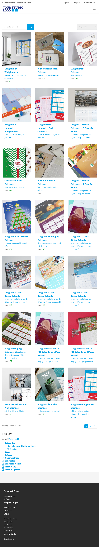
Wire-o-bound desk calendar (48, 75)
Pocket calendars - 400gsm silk (49, 411)
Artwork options (9, 507)
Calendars (13, 439)
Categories (10, 443)
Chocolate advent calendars (15, 187)
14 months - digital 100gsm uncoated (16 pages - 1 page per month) (81, 246)
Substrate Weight (13, 464)
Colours (8, 455)
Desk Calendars (76, 75)
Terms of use (8, 531)
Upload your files (9, 496)
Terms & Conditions (10, 519)
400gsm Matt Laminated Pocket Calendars (47, 128)
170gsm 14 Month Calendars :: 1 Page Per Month (82, 184)
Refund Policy (8, 528)
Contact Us (7, 510)
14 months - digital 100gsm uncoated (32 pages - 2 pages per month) (81, 302)
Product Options (12, 469)
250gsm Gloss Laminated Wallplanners (12, 128)
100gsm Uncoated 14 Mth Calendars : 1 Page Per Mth (49, 352)
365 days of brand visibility (14, 411)
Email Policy (8, 525)
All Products (8, 499)
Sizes (7, 452)
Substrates (10, 461)
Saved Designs (9, 539)
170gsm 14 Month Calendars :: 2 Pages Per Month (82, 128)
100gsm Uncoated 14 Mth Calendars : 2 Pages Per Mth (82, 352)
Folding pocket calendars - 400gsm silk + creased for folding (80, 414)
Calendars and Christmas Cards (21, 446)
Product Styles (11, 467)
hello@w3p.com (25, 3)
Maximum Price (12, 458)
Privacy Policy (8, 522)
